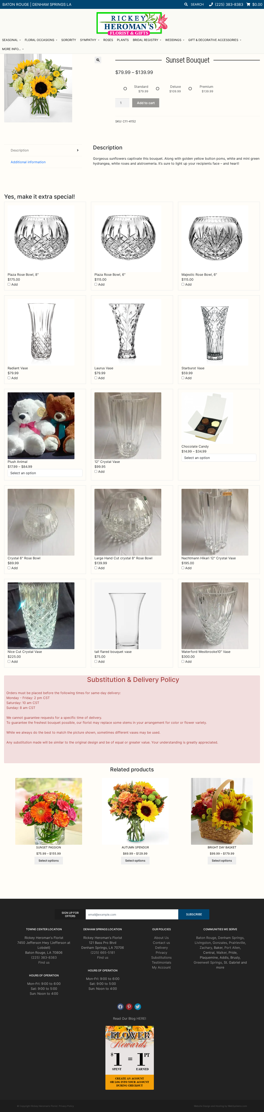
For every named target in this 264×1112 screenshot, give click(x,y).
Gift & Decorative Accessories (213, 40)
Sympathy (88, 40)
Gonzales (220, 943)
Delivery (161, 947)
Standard (141, 86)
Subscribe (194, 914)
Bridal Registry (145, 40)
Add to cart (146, 103)
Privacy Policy (66, 1106)
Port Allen (232, 947)
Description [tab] (20, 150)
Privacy (161, 952)
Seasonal (10, 40)
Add (14, 284)
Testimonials (161, 962)
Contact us (161, 943)
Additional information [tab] (28, 162)
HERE (141, 1018)
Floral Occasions (39, 40)
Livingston (203, 943)
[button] (98, 60)
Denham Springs (231, 938)
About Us (161, 938)
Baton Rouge (206, 938)
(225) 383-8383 (44, 957)
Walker (221, 952)
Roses (108, 40)
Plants (123, 40)
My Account (161, 967)
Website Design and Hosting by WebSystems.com (220, 1106)
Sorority (68, 40)
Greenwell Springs (208, 962)
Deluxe (175, 86)
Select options (49, 860)
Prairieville (237, 943)
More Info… (11, 49)
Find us (44, 962)
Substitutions (161, 957)
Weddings (173, 40)
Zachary (206, 947)
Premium (206, 86)
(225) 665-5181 (103, 952)
